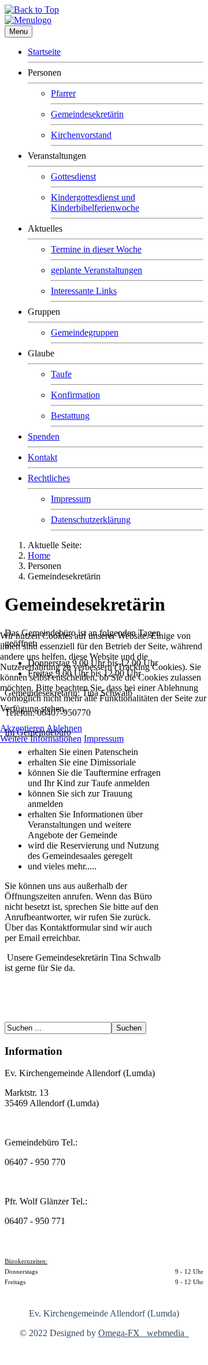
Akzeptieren (22, 728)
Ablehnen (64, 728)
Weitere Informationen (40, 738)
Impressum (104, 738)
